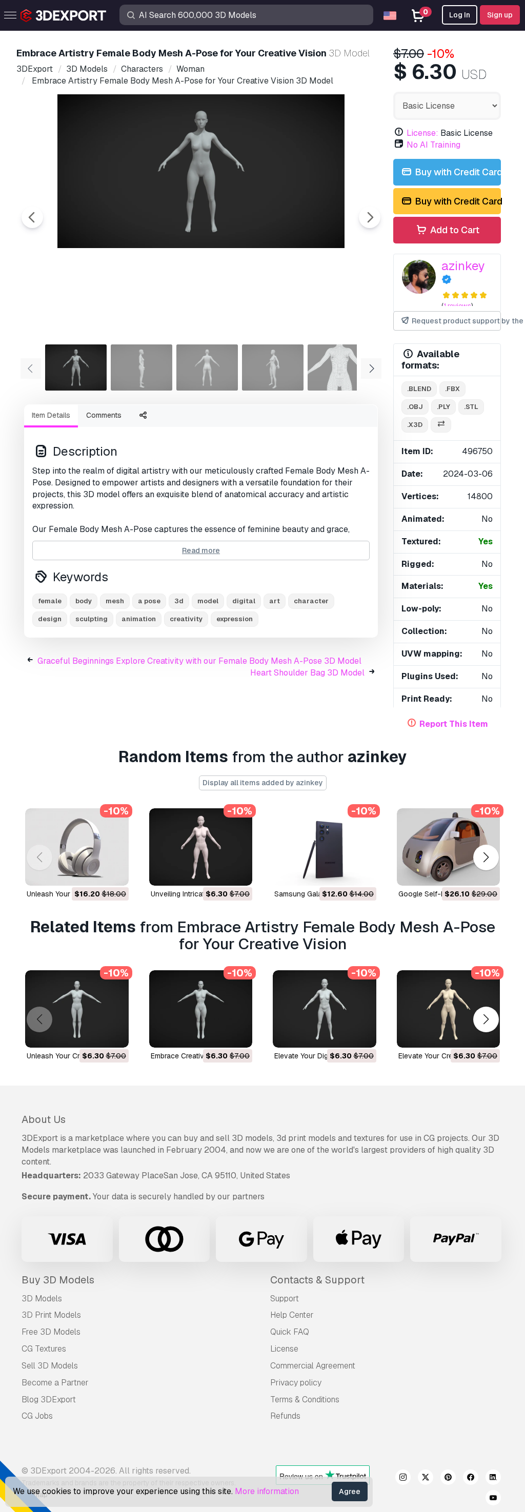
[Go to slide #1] (76, 367)
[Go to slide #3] (207, 367)
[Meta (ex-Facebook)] (470, 1478)
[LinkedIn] (493, 1478)
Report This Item (453, 724)
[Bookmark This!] (114, 871)
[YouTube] (493, 1499)
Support (284, 1298)
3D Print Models (51, 1315)
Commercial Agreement (312, 1365)
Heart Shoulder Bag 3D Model (307, 672)
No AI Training (433, 144)
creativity (186, 619)
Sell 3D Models (50, 1365)
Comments (104, 415)
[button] (486, 857)
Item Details (51, 415)
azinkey (463, 266)
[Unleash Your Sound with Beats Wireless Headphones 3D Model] (77, 847)
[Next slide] (369, 217)
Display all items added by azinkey (263, 782)
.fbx (452, 388)
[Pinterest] (448, 1478)
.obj (415, 406)
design (50, 619)
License (284, 1348)
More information (267, 1491)
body (83, 601)
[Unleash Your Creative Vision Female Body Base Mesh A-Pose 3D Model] (77, 1009)
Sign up (500, 14)
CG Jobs (37, 1416)
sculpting (91, 619)
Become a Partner (55, 1382)
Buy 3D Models (58, 1279)
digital (243, 601)
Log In (459, 14)
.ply (443, 406)
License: (422, 133)
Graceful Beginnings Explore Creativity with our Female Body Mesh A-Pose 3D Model (199, 661)
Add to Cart (453, 230)
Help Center (292, 1315)
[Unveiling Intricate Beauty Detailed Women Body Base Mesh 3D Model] (201, 847)
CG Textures (44, 1348)
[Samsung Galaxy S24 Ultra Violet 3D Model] (324, 847)
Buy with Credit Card (457, 172)
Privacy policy (295, 1382)
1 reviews (457, 305)
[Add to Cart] (93, 871)
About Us (44, 1119)
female (50, 601)
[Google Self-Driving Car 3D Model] (448, 847)
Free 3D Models (51, 1331)
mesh (115, 601)
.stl (471, 406)
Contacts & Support (317, 1279)
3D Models (42, 1298)
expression (234, 619)
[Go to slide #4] (273, 367)
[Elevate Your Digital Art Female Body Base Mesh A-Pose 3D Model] (324, 1009)
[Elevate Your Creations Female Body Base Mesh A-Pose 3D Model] (448, 1009)
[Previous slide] (32, 217)
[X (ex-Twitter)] (425, 1478)
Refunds (285, 1416)
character (311, 601)
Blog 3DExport (49, 1399)
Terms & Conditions (304, 1399)
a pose (149, 601)
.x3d (414, 424)
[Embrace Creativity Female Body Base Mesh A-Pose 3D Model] (201, 1009)
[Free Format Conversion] (441, 425)
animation (139, 619)
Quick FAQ (289, 1331)
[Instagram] (403, 1478)
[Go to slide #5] (338, 367)
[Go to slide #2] (141, 367)
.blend (419, 388)
